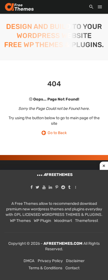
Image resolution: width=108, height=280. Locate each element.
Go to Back (56, 133)
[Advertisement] (54, 225)
